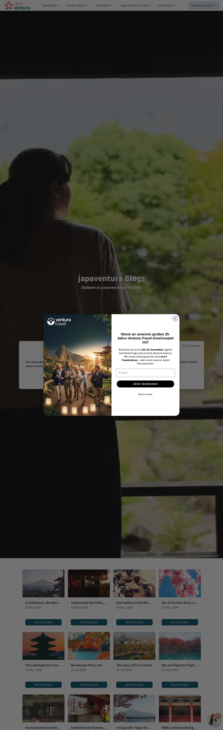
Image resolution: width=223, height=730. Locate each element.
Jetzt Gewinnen (145, 383)
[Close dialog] (175, 318)
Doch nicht (146, 394)
